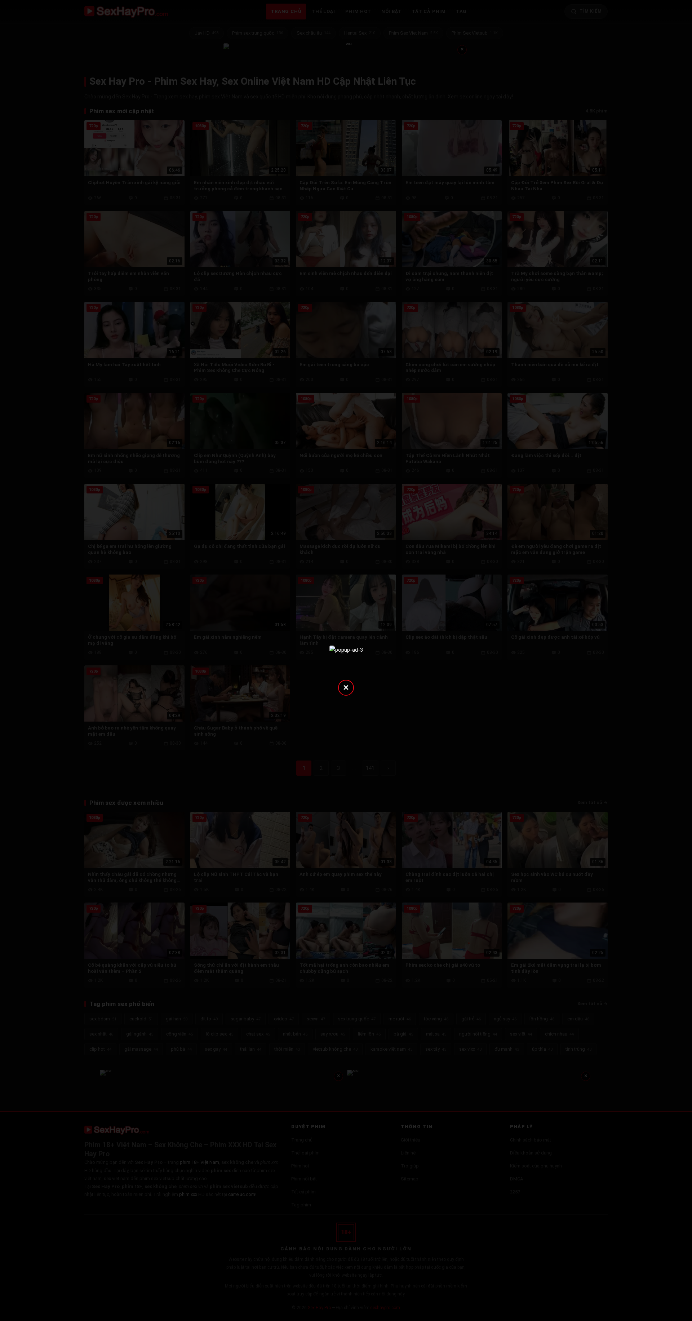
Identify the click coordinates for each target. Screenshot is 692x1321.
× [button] (346, 687)
